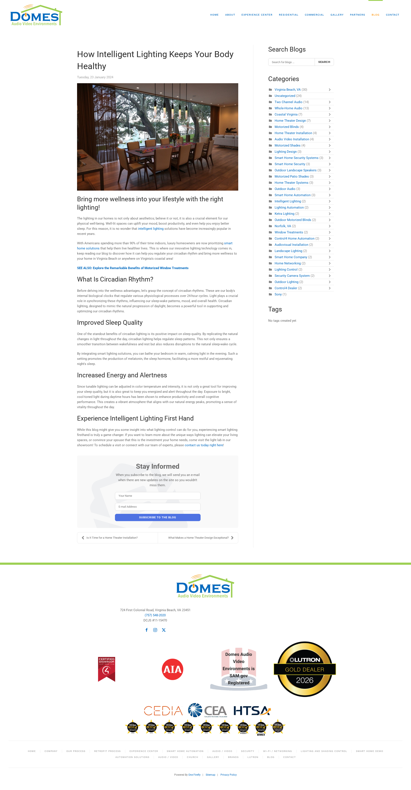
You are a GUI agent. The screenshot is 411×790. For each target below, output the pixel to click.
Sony (278, 294)
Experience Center (257, 14)
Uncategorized (285, 96)
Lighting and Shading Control (324, 751)
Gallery (337, 14)
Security (247, 751)
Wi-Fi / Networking (277, 751)
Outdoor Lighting (286, 282)
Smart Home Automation (293, 195)
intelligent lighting (151, 229)
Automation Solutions (132, 757)
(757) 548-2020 (155, 615)
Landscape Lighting (288, 251)
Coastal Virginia (286, 114)
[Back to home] (37, 15)
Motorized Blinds (287, 127)
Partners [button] (357, 14)
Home (214, 14)
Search (324, 62)
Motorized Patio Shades (292, 176)
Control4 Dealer (286, 288)
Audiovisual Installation (291, 245)
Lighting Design (286, 152)
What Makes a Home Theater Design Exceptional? (198, 537)
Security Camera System (292, 276)
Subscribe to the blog (157, 517)
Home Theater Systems (291, 183)
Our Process (75, 751)
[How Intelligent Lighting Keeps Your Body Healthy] (157, 137)
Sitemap (210, 774)
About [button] (230, 14)
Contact (392, 14)
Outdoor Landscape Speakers (296, 170)
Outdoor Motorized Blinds (293, 220)
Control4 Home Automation (294, 238)
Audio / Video (222, 751)
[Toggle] (331, 90)
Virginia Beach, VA (288, 90)
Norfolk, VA (283, 226)
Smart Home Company (291, 257)
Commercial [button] (314, 14)
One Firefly (194, 774)
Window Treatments (289, 232)
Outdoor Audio (285, 189)
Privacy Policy (228, 774)
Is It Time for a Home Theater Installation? (112, 537)
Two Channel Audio (288, 102)
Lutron (252, 757)
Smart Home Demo (369, 751)
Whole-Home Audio (288, 108)
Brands (233, 757)
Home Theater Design (290, 121)
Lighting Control (286, 269)
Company (51, 751)
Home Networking (288, 263)
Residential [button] (288, 14)
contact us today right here (204, 445)
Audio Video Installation (292, 139)
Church (192, 757)
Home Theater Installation (293, 133)
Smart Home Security (290, 164)
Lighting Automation (289, 207)
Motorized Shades (288, 145)
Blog (376, 14)
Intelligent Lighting (288, 201)
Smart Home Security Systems (297, 158)
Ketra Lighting (284, 214)
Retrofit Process (107, 751)
